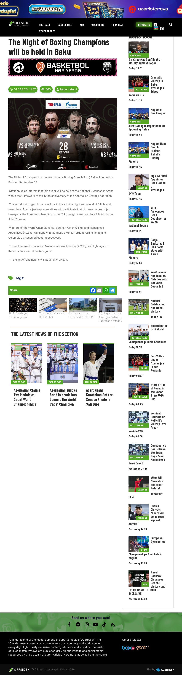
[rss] (113, 624)
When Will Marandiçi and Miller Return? (157, 483)
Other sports (47, 31)
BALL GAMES (141, 89)
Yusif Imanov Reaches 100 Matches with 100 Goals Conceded (159, 279)
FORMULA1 (117, 25)
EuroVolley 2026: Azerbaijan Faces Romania (157, 363)
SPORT (144, 368)
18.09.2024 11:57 (25, 89)
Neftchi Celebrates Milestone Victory (157, 306)
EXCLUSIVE (142, 187)
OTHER (144, 550)
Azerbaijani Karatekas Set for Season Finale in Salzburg (99, 397)
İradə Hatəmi (68, 89)
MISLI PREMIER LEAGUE (136, 284)
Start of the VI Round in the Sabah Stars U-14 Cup (158, 392)
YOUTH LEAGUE (140, 396)
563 (48, 89)
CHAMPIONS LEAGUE (135, 56)
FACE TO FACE (19, 382)
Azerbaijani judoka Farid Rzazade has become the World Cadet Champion (63, 397)
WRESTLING (97, 25)
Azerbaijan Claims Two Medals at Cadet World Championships (27, 397)
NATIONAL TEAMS (139, 219)
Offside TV (144, 25)
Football (44, 25)
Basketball (65, 25)
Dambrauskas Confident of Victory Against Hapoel (145, 61)
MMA (81, 25)
